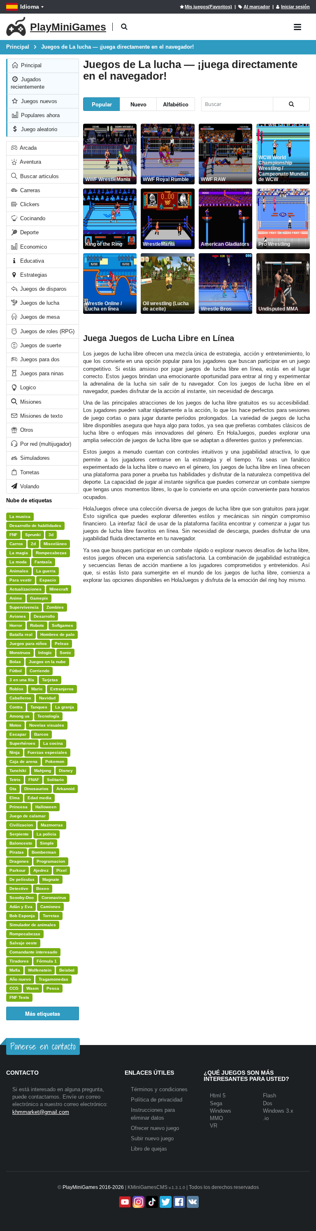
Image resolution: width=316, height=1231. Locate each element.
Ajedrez (41, 870)
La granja (64, 707)
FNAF (33, 779)
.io (266, 1118)
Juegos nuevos (38, 101)
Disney (66, 770)
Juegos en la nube (47, 661)
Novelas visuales (46, 725)
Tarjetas (50, 680)
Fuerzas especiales (47, 752)
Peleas (62, 643)
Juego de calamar (27, 816)
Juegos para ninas (41, 373)
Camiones (50, 906)
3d (51, 534)
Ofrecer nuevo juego (155, 1128)
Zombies (55, 607)
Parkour (17, 870)
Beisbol (66, 970)
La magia (18, 553)
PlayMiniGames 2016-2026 (93, 1187)
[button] (124, 27)
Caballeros (20, 698)
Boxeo (42, 888)
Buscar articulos (39, 176)
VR (213, 1126)
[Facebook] (178, 1202)
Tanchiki (17, 770)
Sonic (65, 652)
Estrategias (33, 275)
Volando (29, 486)
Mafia (14, 970)
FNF (13, 534)
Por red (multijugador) (45, 444)
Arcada (28, 148)
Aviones (17, 616)
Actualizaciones (25, 589)
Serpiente (19, 834)
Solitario (55, 779)
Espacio (48, 580)
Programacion (51, 861)
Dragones (19, 861)
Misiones (30, 402)
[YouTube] (124, 1202)
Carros (16, 543)
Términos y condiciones (159, 1089)
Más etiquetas (42, 1013)
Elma (14, 798)
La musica (19, 516)
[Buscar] (291, 104)
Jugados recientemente (27, 83)
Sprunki (33, 534)
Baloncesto (20, 843)
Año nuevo (20, 979)
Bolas (15, 661)
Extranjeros (62, 689)
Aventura (30, 162)
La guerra (46, 571)
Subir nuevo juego (152, 1138)
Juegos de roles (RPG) (46, 331)
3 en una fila (21, 680)
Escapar (17, 734)
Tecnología (48, 716)
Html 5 (217, 1095)
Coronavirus (54, 897)
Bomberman (44, 852)
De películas (22, 879)
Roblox (16, 689)
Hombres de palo (57, 634)
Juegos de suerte (40, 345)
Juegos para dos (39, 359)
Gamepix (39, 598)
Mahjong (42, 770)
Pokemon (54, 761)
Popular (102, 104)
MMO (216, 1118)
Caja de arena (23, 761)
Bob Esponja (22, 915)
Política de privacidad (156, 1100)
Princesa (18, 807)
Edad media (39, 798)
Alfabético (175, 104)
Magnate (50, 879)
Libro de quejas (149, 1149)
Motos (15, 725)
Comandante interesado (33, 952)
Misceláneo (55, 543)
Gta (12, 788)
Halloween (45, 807)
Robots (37, 625)
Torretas (29, 472)
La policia (46, 834)
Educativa (31, 261)
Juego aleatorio (38, 129)
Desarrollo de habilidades (35, 525)
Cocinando (32, 218)
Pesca (52, 988)
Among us (19, 716)
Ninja (14, 752)
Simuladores (34, 458)
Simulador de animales (32, 925)
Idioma (29, 6)
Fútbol (15, 670)
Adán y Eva (21, 906)
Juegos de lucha (39, 303)
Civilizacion (21, 825)
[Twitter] (165, 1202)
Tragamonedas (53, 979)
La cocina (53, 743)
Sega (216, 1103)
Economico (33, 247)
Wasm (32, 988)
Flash (269, 1095)
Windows (220, 1111)
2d (33, 543)
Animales (18, 571)
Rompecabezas (51, 553)
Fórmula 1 (47, 961)
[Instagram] (137, 1202)
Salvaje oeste (23, 943)
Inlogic (45, 652)
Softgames (62, 625)
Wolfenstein (39, 970)
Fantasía (43, 562)
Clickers (29, 204)
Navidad (47, 698)
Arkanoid (65, 788)
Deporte (29, 232)
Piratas (16, 852)
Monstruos (19, 652)
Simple (47, 843)
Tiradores (19, 961)
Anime (15, 598)
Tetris (15, 779)
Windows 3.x (278, 1111)
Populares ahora (39, 115)
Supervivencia (24, 607)
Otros (26, 430)
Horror (15, 625)
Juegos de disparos (43, 289)
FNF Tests (19, 997)
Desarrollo (44, 616)
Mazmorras (52, 825)
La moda (18, 562)
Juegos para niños (28, 643)
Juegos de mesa (39, 317)
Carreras (29, 190)
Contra (16, 707)
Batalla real (21, 634)
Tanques (38, 707)
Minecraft (58, 589)
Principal (30, 65)
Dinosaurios (36, 788)
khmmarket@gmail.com (40, 1112)
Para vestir (20, 580)
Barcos (41, 734)
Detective (18, 888)
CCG (14, 988)
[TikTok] (151, 1202)
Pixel (61, 870)
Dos (267, 1103)
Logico (27, 387)
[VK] (192, 1202)
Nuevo (138, 104)
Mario (36, 689)
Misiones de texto (41, 416)
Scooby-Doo (21, 897)
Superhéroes (22, 743)
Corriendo (39, 670)
